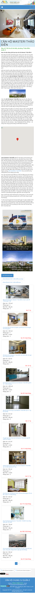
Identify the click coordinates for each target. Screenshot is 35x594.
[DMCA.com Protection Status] (5, 586)
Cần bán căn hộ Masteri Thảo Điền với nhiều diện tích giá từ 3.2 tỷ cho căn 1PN (17, 355)
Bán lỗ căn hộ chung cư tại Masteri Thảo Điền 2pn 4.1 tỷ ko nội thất (17, 410)
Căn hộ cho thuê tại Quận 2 (24, 570)
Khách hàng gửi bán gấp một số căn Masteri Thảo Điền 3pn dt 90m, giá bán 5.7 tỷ (17, 466)
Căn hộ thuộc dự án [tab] (7, 275)
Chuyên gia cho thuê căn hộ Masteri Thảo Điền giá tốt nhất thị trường (16, 438)
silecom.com (20, 591)
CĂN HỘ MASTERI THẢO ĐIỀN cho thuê (13, 279)
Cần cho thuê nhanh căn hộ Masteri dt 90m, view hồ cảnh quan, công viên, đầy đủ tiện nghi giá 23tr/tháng (17, 549)
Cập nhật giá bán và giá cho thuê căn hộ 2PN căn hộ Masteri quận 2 (17, 227)
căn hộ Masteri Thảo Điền (14, 171)
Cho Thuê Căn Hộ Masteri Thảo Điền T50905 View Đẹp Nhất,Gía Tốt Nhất (17, 521)
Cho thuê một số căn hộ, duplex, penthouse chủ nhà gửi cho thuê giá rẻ (17, 328)
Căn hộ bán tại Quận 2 (8, 570)
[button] (2, 23)
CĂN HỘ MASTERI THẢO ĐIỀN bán (12, 282)
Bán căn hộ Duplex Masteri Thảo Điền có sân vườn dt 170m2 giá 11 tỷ (16, 300)
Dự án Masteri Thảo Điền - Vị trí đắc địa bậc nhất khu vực (17, 268)
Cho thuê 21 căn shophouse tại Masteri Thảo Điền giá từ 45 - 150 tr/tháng (17, 383)
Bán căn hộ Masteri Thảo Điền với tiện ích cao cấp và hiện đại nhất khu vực (18, 248)
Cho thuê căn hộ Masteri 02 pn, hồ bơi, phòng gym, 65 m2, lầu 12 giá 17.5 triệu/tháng (17, 493)
